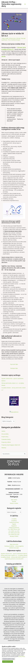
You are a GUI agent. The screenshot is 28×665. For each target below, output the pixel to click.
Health (6, 38)
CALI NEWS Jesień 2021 (14, 532)
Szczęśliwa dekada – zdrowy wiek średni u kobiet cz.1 (14, 557)
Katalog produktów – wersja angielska (14, 546)
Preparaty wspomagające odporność (10, 445)
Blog (3, 38)
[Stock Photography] (14, 401)
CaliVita (3, 431)
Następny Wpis (14, 368)
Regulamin (14, 526)
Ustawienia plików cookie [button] (8, 659)
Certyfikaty (14, 520)
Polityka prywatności (14, 527)
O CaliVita (14, 519)
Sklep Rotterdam (14, 544)
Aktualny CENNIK (14, 536)
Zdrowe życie (12, 38)
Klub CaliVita (14, 499)
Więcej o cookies (14, 503)
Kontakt (14, 501)
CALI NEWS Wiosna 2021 (14, 529)
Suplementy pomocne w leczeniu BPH (14, 559)
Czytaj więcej (21, 656)
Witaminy (3, 447)
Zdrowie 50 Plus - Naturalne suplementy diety (11, 4)
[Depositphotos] (14, 412)
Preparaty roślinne (6, 442)
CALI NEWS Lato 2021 (14, 531)
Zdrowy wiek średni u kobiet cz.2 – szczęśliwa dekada (14, 555)
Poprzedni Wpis (14, 364)
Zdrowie (18, 38)
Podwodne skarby (5, 439)
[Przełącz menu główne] (25, 4)
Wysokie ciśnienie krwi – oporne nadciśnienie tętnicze (14, 553)
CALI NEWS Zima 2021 (14, 534)
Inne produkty (4, 434)
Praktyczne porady (14, 522)
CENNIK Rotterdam (14, 548)
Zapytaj (14, 524)
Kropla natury (4, 436)
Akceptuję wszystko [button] (7, 661)
